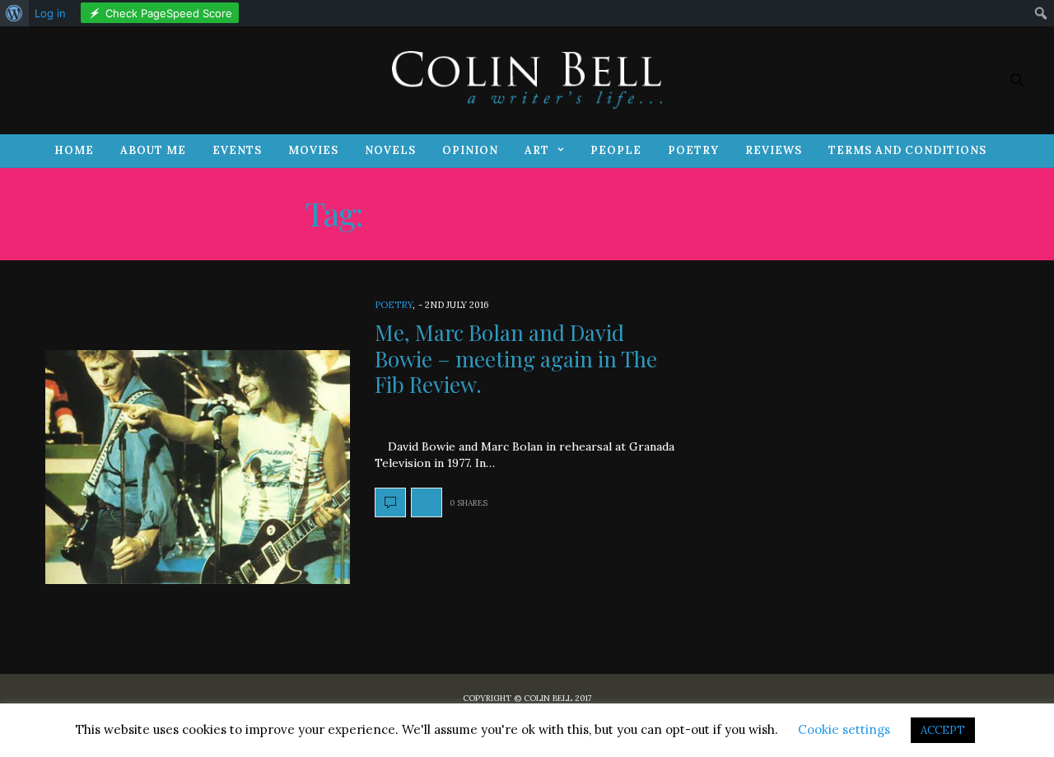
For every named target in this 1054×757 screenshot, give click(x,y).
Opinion (470, 150)
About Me (153, 150)
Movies (313, 150)
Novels (390, 150)
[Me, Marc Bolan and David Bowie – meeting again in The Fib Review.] (197, 467)
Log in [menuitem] (50, 13)
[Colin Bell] (527, 80)
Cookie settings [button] (844, 729)
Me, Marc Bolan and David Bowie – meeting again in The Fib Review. (516, 358)
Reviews (773, 150)
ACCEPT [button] (943, 730)
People (615, 150)
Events (237, 150)
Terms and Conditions (907, 150)
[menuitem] (14, 13)
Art (537, 150)
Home (74, 150)
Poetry (693, 150)
